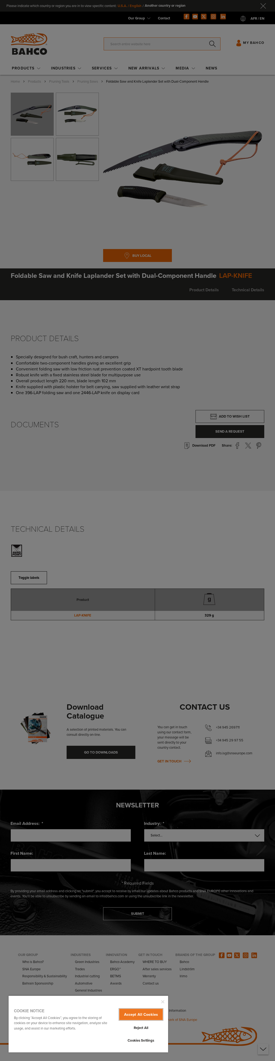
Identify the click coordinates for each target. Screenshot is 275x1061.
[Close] (162, 1001)
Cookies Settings (141, 1040)
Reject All (141, 1027)
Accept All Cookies (141, 1014)
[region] (88, 1023)
